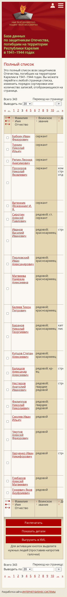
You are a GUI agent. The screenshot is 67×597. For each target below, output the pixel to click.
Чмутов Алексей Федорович (20, 435)
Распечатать (34, 523)
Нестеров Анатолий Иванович (19, 386)
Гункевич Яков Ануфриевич (22, 491)
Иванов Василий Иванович (19, 233)
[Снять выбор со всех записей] (7, 121)
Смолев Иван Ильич (21, 418)
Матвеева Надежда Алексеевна (20, 279)
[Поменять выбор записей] (7, 124)
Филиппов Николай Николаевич (20, 405)
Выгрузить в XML (33, 540)
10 (52, 110)
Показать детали (33, 531)
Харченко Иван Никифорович (22, 454)
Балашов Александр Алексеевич (20, 371)
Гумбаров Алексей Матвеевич (20, 481)
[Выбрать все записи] (7, 117)
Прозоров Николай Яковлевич (19, 171)
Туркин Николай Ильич (18, 148)
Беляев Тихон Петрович (21, 308)
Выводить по (13, 104)
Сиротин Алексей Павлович (19, 217)
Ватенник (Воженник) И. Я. (22, 206)
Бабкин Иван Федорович (21, 137)
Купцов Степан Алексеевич (22, 354)
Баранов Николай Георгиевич (20, 328)
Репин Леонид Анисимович (22, 161)
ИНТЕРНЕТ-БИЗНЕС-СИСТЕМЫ (39, 591)
